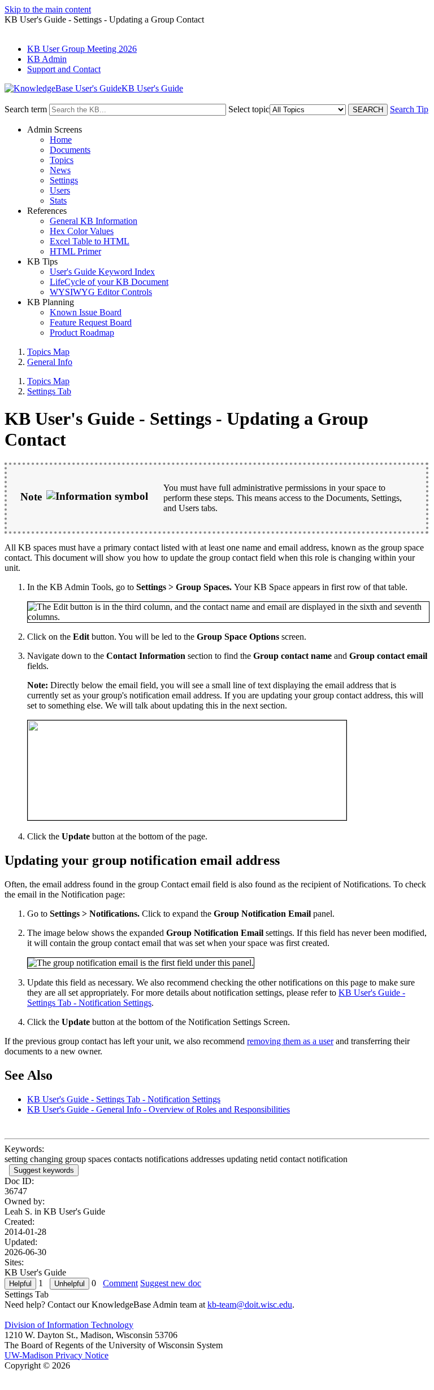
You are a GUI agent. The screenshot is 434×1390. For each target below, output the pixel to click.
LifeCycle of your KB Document (109, 282)
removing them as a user (290, 1041)
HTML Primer (75, 251)
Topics (61, 160)
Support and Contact (64, 69)
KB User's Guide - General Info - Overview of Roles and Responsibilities (158, 1109)
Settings (64, 180)
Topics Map (48, 352)
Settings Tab (49, 391)
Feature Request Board (91, 322)
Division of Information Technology (69, 1325)
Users (60, 190)
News (60, 170)
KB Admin (47, 59)
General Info (49, 362)
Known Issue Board (85, 312)
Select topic (249, 109)
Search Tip (409, 109)
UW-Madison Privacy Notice (56, 1355)
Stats (58, 200)
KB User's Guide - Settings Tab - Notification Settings (123, 1099)
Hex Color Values (82, 231)
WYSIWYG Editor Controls (101, 292)
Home (61, 139)
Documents (70, 150)
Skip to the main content (48, 9)
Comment (120, 1283)
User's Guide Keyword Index (102, 271)
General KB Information (93, 221)
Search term (26, 109)
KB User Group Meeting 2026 (82, 49)
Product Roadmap (82, 332)
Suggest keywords (44, 1170)
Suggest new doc (170, 1283)
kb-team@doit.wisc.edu (249, 1304)
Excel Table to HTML (89, 241)
